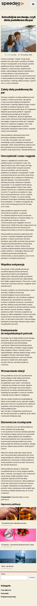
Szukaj (3, 574)
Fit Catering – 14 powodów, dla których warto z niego (17, 545)
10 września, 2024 (26, 55)
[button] (33, 4)
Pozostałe (5, 593)
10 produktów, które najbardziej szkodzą (13, 523)
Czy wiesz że (6, 590)
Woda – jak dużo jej (7, 566)
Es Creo (13, 55)
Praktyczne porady (8, 597)
